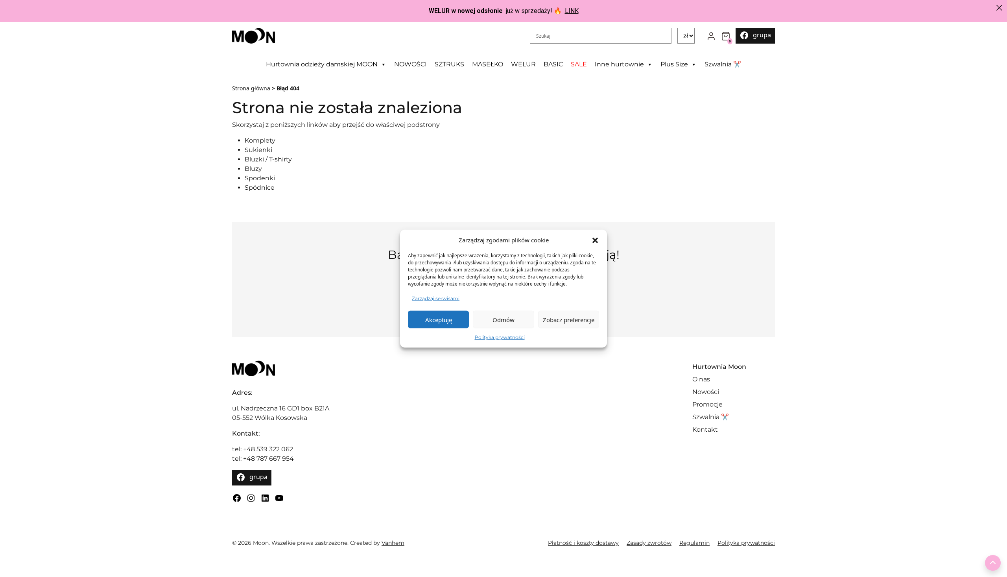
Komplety (260, 140)
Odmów (503, 319)
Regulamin (694, 542)
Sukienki (258, 150)
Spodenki (260, 178)
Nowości (705, 392)
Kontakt (705, 429)
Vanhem (393, 542)
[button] (595, 240)
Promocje (707, 404)
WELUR (523, 64)
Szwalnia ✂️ (723, 64)
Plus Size (674, 64)
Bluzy (253, 168)
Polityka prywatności (500, 337)
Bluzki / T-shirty (268, 159)
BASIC (553, 64)
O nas (701, 379)
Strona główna (251, 88)
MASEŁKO (487, 64)
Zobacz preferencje (568, 319)
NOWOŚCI (410, 64)
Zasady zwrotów (649, 542)
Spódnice (260, 187)
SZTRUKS (449, 64)
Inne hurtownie (619, 64)
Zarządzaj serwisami (435, 298)
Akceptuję (438, 319)
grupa (762, 35)
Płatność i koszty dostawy (583, 542)
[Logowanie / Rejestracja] (711, 36)
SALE (579, 64)
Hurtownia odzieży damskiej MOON (322, 64)
